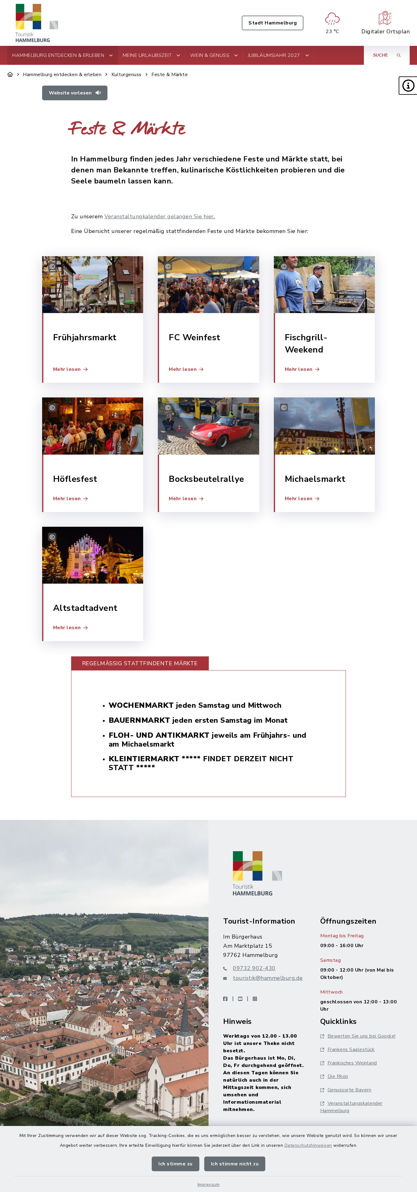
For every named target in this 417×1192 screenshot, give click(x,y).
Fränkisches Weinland (352, 1063)
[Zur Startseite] (10, 74)
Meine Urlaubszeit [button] (147, 55)
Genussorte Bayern (350, 1090)
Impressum (209, 1184)
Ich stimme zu (175, 1164)
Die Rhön (338, 1076)
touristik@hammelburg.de (268, 978)
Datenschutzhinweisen (308, 1145)
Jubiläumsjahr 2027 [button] (274, 55)
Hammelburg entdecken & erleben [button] (58, 55)
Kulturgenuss (126, 74)
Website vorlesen (71, 93)
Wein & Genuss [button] (210, 55)
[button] (408, 85)
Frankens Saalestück (351, 1049)
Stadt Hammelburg (272, 23)
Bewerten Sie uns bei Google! (362, 1036)
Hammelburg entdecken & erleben (62, 74)
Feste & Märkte (169, 74)
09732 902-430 (254, 968)
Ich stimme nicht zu (235, 1164)
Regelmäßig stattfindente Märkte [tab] (140, 663)
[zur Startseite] (37, 23)
